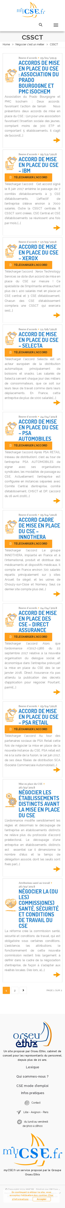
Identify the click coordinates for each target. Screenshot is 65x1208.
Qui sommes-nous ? (32, 1076)
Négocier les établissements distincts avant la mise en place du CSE (39, 803)
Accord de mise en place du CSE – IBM (38, 164)
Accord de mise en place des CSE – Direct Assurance (38, 621)
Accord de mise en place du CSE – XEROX (38, 252)
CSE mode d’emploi (32, 1086)
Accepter (41, 1199)
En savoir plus (56, 140)
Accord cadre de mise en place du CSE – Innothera (39, 528)
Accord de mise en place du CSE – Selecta (38, 339)
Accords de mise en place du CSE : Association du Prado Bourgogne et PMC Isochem (39, 77)
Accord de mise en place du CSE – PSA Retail (38, 716)
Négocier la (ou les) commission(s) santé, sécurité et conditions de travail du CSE (39, 908)
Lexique (32, 1067)
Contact (35, 1102)
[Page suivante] (23, 990)
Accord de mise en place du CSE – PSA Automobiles (38, 430)
